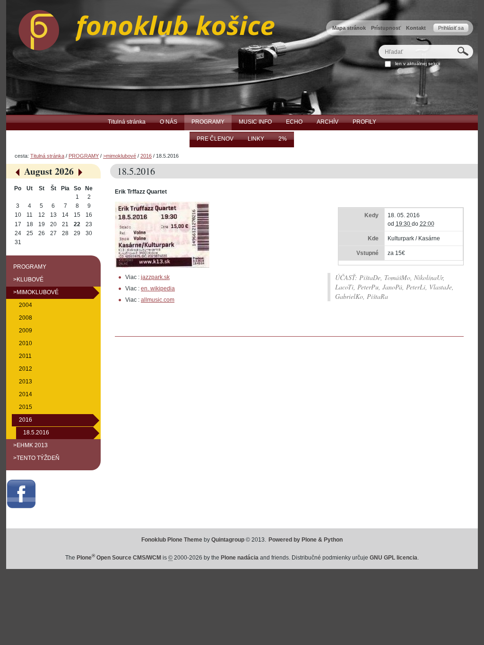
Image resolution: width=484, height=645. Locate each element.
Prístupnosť (386, 28)
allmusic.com (157, 300)
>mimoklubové (119, 156)
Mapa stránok (349, 28)
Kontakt (416, 28)
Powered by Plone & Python (305, 539)
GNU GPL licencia (393, 557)
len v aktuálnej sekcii (417, 63)
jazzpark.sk (155, 277)
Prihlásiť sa (451, 28)
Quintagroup (227, 539)
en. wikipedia (158, 288)
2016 (146, 156)
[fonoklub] (140, 28)
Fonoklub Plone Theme (171, 539)
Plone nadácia (240, 557)
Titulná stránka (47, 156)
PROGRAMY (84, 156)
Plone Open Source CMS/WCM (119, 557)
